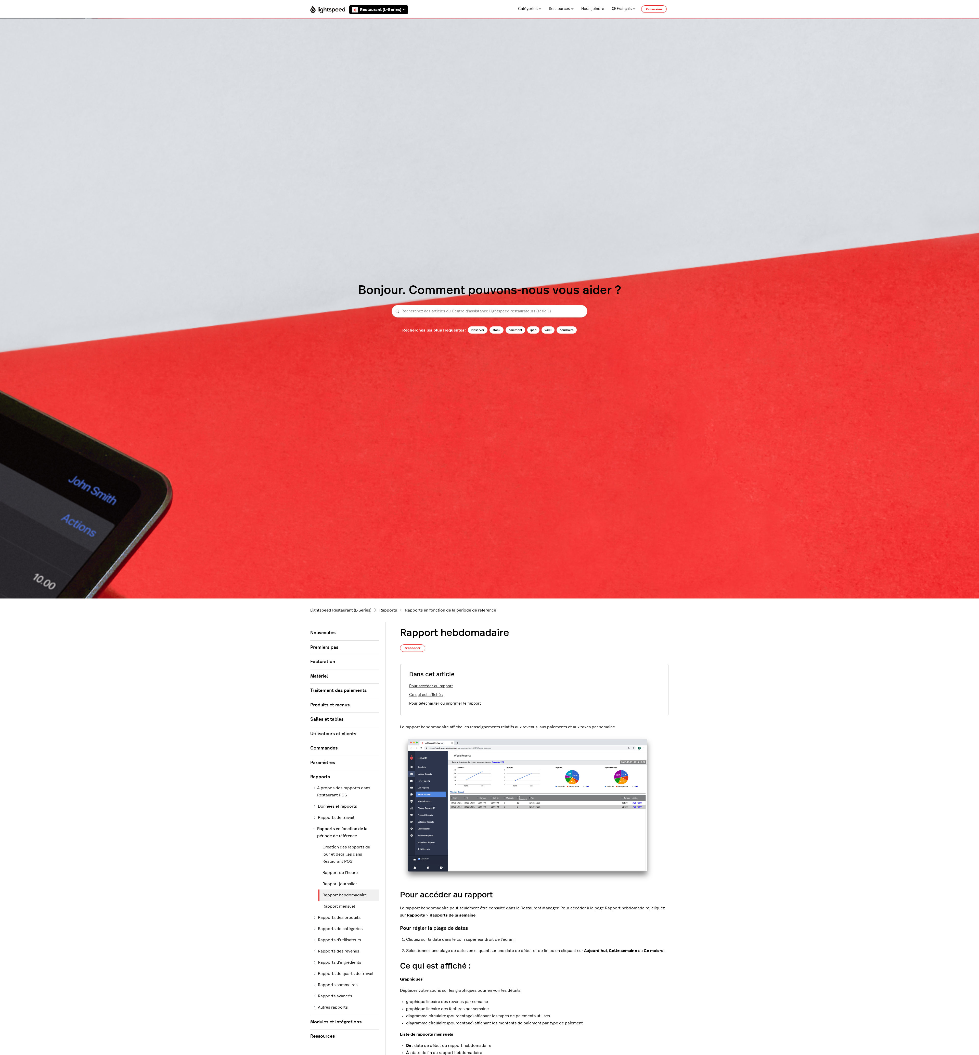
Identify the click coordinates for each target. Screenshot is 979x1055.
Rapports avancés (335, 996)
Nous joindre (592, 9)
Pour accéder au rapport (431, 686)
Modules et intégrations (336, 1022)
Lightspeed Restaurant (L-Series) (340, 610)
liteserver (477, 330)
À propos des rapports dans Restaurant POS (343, 791)
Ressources (559, 9)
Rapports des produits (339, 918)
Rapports (388, 610)
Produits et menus (330, 705)
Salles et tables (326, 719)
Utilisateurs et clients (333, 734)
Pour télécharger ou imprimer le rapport (445, 703)
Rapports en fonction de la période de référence (450, 610)
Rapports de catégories (340, 929)
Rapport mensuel (339, 906)
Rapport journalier (340, 884)
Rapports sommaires (337, 985)
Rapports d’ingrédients (339, 962)
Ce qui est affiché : (426, 695)
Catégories (528, 9)
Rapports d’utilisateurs (339, 940)
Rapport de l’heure (340, 873)
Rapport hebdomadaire (345, 895)
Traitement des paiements (338, 690)
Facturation (322, 661)
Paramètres (322, 762)
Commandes (324, 748)
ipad (533, 330)
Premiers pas (324, 647)
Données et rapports (337, 806)
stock (496, 330)
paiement (515, 330)
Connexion (654, 9)
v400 (548, 330)
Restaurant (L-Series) (380, 10)
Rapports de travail (336, 818)
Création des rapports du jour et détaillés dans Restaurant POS (346, 854)
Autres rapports (333, 1007)
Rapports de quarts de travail (345, 974)
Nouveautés (323, 633)
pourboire (567, 330)
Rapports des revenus (338, 951)
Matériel (319, 676)
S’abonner (412, 648)
